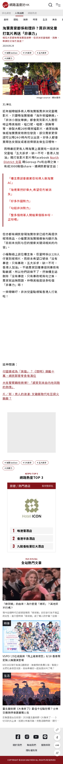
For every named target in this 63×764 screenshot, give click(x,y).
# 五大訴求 (41, 52)
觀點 (16, 19)
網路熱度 (32, 13)
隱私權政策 (31, 750)
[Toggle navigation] (58, 4)
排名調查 (6, 13)
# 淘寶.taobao (11, 52)
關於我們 (17, 745)
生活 (45, 19)
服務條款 (45, 745)
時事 (35, 19)
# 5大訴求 (27, 52)
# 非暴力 (8, 58)
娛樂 (25, 19)
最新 (6, 19)
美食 (54, 19)
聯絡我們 (31, 745)
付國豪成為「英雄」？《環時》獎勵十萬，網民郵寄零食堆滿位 (28, 373)
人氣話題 (19, 13)
